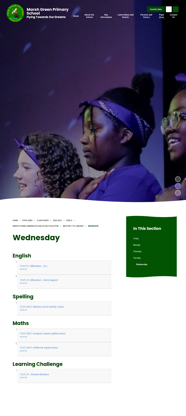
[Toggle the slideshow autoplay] (178, 193)
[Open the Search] (176, 9)
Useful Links (156, 9)
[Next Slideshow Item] (178, 179)
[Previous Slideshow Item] (178, 186)
